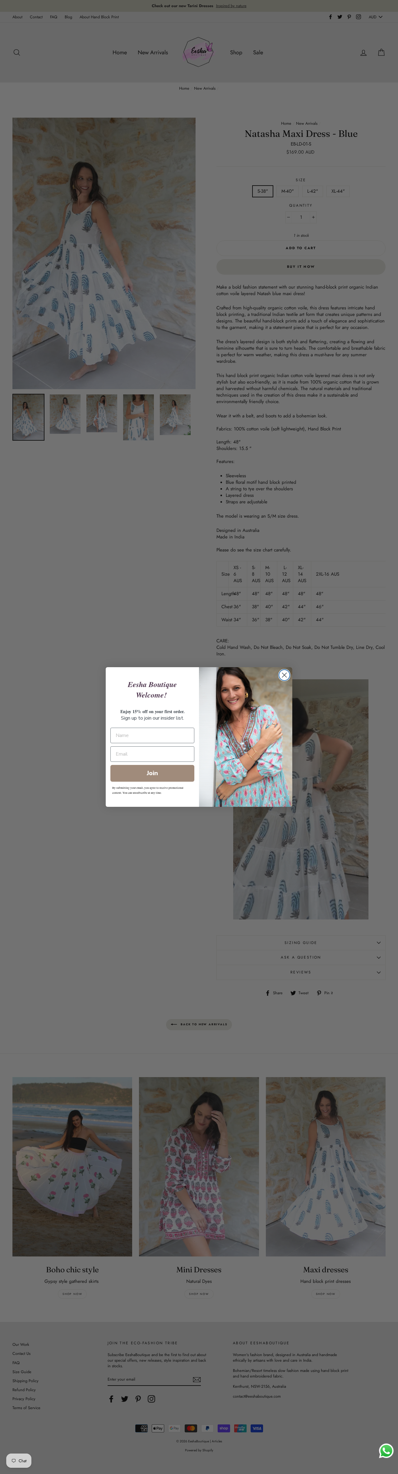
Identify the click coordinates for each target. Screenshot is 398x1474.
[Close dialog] (284, 675)
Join (152, 773)
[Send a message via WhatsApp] (386, 1450)
